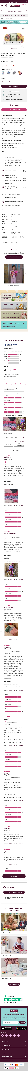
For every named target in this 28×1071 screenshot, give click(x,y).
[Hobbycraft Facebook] (2, 1035)
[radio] (3, 73)
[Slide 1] (12, 48)
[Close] (26, 1)
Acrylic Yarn (9, 18)
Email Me (22, 1022)
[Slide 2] (14, 48)
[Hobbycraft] (15, 6)
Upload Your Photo (14, 257)
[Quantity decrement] (2, 81)
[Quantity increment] (9, 81)
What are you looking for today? (15, 11)
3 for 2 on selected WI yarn (10, 65)
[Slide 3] (16, 48)
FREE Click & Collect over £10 (19, 15)
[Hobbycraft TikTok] (18, 1035)
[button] (14, 38)
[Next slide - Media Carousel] (25, 274)
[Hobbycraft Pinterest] (14, 1035)
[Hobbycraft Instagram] (10, 1035)
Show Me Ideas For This (15, 109)
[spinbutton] (6, 81)
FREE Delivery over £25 (7, 15)
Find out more (5, 194)
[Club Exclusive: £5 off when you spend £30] (14, 22)
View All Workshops (14, 984)
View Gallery (14, 260)
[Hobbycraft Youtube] (6, 1035)
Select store (9, 96)
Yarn (2, 18)
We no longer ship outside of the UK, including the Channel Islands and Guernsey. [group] (13, 2)
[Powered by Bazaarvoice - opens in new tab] (13, 286)
